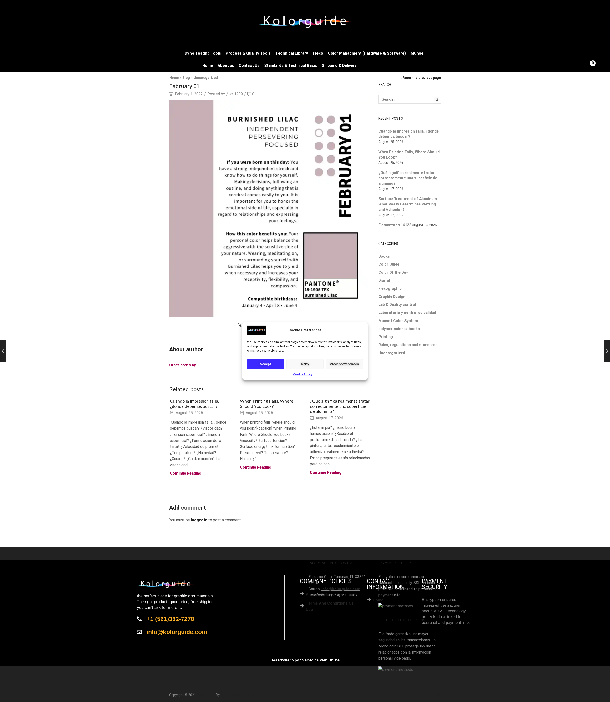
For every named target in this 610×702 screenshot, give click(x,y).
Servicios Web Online (321, 660)
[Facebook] (429, 695)
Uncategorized (206, 78)
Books (384, 256)
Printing (385, 336)
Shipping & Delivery (339, 65)
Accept (265, 364)
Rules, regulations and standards (407, 345)
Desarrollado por (285, 660)
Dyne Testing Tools (203, 53)
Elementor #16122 (394, 225)
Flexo (318, 53)
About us (226, 65)
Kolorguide (205, 695)
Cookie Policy (302, 374)
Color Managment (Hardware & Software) (367, 53)
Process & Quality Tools (248, 53)
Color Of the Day (393, 272)
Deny (305, 364)
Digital (384, 280)
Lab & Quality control (397, 304)
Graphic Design (391, 296)
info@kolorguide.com (340, 589)
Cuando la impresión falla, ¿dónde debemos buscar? (194, 403)
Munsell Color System (398, 320)
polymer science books (399, 329)
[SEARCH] (436, 99)
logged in (199, 520)
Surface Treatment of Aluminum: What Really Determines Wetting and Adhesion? (408, 204)
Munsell (418, 53)
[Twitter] (241, 325)
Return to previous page (422, 78)
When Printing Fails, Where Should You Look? (266, 403)
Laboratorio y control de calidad (407, 312)
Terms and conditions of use (329, 606)
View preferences (344, 364)
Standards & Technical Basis (290, 65)
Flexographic (390, 288)
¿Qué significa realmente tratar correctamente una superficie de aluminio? (340, 406)
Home (207, 65)
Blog (186, 78)
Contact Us (249, 65)
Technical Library (291, 53)
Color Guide (388, 264)
